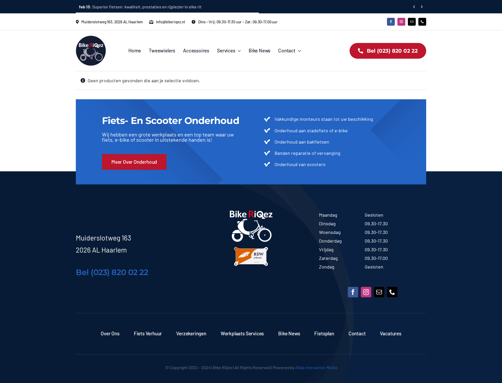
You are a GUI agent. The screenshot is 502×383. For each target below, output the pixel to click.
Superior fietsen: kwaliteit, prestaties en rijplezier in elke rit (140, 6)
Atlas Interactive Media (316, 367)
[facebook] (391, 22)
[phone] (422, 22)
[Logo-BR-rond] (91, 38)
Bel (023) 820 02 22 (112, 272)
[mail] (412, 22)
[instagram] (401, 22)
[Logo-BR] (251, 213)
